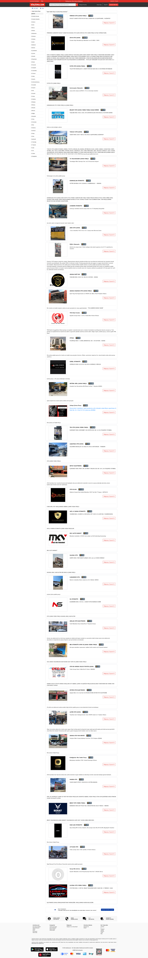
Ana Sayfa (36, 8)
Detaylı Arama (83, 4)
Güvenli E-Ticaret (114, 1)
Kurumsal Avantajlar (34, 1)
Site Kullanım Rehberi (37, 926)
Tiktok (102, 932)
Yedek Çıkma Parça (53, 926)
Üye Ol (105, 4)
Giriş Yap (99, 4)
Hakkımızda (35, 932)
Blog (42, 1)
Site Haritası (35, 931)
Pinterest (102, 931)
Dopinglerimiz (86, 926)
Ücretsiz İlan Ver (113, 4)
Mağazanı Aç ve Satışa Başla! (72, 926)
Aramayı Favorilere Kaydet (107, 909)
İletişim (85, 927)
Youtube (102, 930)
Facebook (102, 926)
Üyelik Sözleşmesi (36, 927)
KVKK (34, 930)
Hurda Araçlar (52, 930)
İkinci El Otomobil (53, 927)
